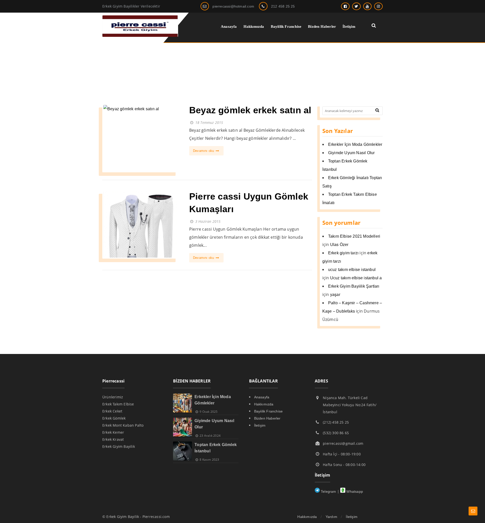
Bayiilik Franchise (268, 411)
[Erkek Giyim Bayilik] (140, 35)
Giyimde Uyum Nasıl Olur (351, 153)
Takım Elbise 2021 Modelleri (354, 236)
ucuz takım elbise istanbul (352, 269)
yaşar (335, 294)
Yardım (331, 517)
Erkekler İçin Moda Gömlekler (355, 144)
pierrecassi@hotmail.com (233, 6)
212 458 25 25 (283, 6)
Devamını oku (204, 151)
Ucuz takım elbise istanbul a (356, 278)
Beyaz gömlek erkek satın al (250, 110)
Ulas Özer (339, 244)
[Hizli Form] (473, 511)
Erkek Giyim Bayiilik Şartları (353, 286)
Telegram (328, 491)
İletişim (260, 425)
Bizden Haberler (267, 418)
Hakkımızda (264, 404)
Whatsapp (354, 491)
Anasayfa (262, 397)
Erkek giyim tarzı (343, 253)
